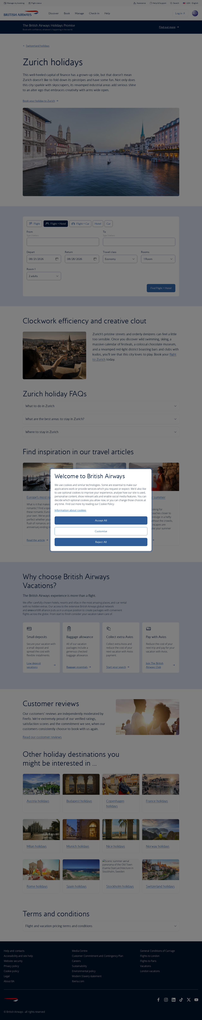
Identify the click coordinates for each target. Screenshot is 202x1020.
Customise (101, 531)
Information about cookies (70, 510)
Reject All (101, 542)
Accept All (101, 520)
